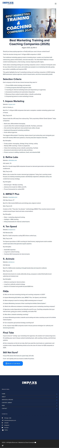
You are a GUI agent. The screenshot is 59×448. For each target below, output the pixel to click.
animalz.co (11, 262)
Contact (4, 408)
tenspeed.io (11, 230)
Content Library (7, 402)
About (4, 396)
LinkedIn (6, 423)
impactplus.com (12, 197)
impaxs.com (11, 104)
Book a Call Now (13, 363)
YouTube (6, 427)
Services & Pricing (7, 399)
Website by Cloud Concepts (26, 442)
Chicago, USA (7, 418)
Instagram (6, 425)
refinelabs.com (12, 160)
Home (3, 394)
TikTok (6, 430)
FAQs (3, 405)
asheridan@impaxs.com (10, 420)
